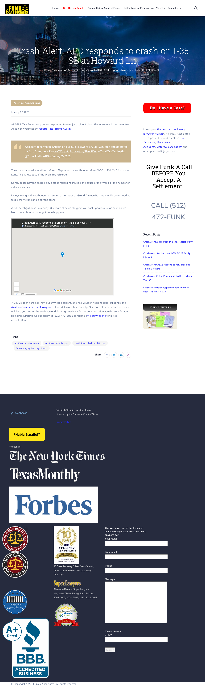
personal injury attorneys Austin (31, 348)
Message (110, 579)
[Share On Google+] (128, 355)
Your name (111, 538)
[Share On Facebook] (107, 355)
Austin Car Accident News (27, 103)
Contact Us (173, 8)
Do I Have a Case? (73, 8)
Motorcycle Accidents (169, 146)
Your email (111, 552)
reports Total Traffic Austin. (55, 128)
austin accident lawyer (56, 343)
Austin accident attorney (26, 343)
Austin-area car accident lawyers (31, 307)
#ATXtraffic (61, 151)
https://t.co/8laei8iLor (83, 151)
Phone (108, 565)
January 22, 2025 (60, 156)
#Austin (57, 147)
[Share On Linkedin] (121, 355)
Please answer (113, 633)
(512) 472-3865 (19, 413)
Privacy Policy (63, 422)
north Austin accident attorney (90, 343)
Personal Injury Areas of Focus (103, 8)
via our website (96, 315)
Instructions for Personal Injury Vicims (143, 8)
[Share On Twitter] (114, 355)
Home (55, 8)
